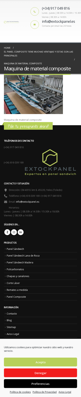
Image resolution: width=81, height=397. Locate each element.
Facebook (7, 232)
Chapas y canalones (18, 276)
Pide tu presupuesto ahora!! (28, 126)
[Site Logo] (12, 22)
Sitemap (11, 327)
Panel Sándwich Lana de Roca (23, 255)
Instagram (14, 232)
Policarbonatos (15, 269)
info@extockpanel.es (27, 201)
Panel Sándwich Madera (20, 262)
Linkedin (21, 232)
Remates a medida (17, 289)
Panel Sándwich (15, 248)
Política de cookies (20, 392)
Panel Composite (16, 296)
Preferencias (40, 384)
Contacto (12, 313)
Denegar (41, 373)
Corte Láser (13, 283)
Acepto (41, 362)
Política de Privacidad (45, 392)
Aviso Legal (65, 392)
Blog (9, 320)
